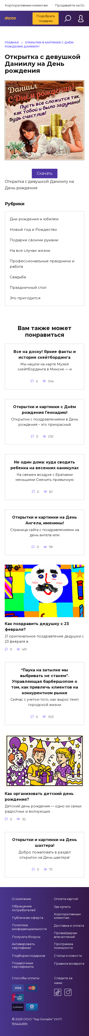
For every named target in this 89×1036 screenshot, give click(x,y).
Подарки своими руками (34, 240)
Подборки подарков (28, 955)
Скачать (44, 173)
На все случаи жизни (30, 250)
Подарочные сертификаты (23, 965)
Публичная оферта (27, 918)
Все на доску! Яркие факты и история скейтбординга (45, 354)
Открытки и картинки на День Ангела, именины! (44, 520)
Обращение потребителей (24, 908)
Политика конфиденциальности (29, 927)
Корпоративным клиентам (26, 5)
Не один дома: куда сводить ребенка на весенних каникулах (44, 465)
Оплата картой (66, 899)
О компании (21, 899)
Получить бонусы (26, 937)
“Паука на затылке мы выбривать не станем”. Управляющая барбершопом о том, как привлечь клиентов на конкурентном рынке (44, 681)
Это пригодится (25, 298)
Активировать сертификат (23, 946)
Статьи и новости (68, 955)
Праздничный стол (28, 287)
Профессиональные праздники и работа (42, 264)
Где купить (62, 907)
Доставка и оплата (69, 925)
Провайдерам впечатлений (65, 935)
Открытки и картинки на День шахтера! (44, 842)
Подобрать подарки (45, 18)
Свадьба (18, 277)
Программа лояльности (63, 946)
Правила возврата (69, 963)
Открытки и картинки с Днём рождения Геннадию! (44, 410)
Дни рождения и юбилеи (34, 219)
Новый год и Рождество (33, 229)
